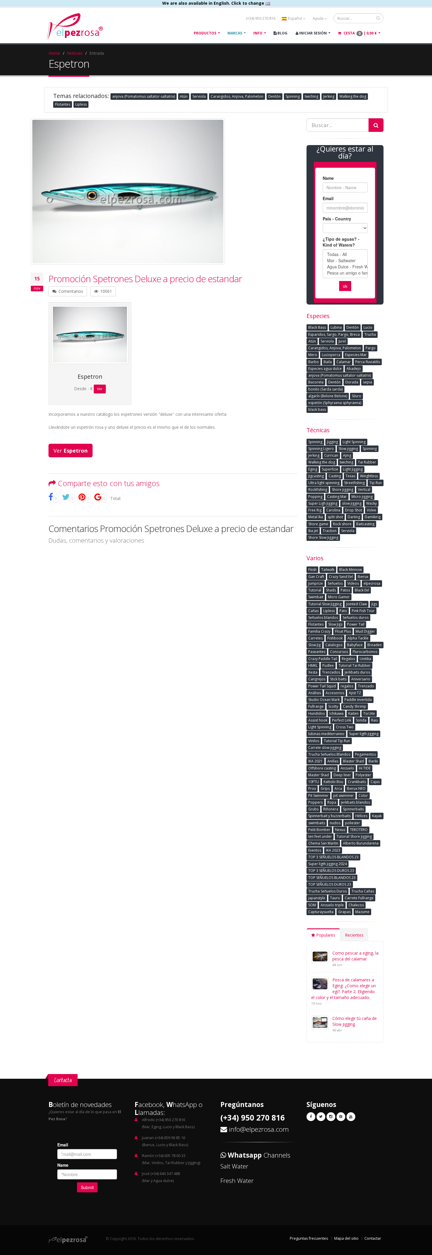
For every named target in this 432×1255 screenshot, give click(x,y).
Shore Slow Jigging (323, 537)
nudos (335, 822)
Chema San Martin (323, 843)
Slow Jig (314, 644)
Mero (312, 354)
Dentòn (274, 96)
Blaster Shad (353, 761)
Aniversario (360, 678)
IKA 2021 (315, 761)
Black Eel (362, 590)
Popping (315, 496)
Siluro (356, 395)
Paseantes (316, 651)
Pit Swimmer (318, 795)
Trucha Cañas (362, 891)
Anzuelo (347, 768)
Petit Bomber (319, 829)
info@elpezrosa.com (259, 1129)
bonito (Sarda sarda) (325, 389)
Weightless (369, 475)
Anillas (332, 761)
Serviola (199, 96)
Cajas (375, 781)
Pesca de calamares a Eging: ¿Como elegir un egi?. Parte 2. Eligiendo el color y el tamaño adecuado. (343, 988)
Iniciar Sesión (312, 33)
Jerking (328, 96)
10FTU (313, 781)
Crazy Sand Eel (341, 576)
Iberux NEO (356, 788)
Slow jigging (348, 448)
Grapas (344, 911)
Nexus (340, 829)
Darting (354, 516)
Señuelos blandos (323, 617)
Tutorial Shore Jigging (354, 836)
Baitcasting (365, 523)
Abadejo (353, 368)
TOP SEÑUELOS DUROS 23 (329, 884)
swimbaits (316, 822)
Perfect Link (341, 720)
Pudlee (328, 665)
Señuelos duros (356, 617)
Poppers (315, 802)
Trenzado (366, 686)
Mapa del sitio (346, 1238)
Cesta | (360, 33)
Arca (338, 788)
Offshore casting (322, 768)
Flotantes (62, 104)
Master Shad (318, 774)
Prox (312, 788)
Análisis (314, 692)
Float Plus (343, 631)
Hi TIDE (365, 768)
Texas (350, 475)
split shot (335, 516)
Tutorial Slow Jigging (324, 603)
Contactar (372, 1238)
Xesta (312, 672)
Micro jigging (362, 496)
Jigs (374, 603)
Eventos (314, 850)
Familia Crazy (319, 631)
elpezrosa (372, 583)
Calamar (343, 361)
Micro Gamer (339, 596)
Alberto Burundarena (361, 843)
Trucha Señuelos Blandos (329, 754)
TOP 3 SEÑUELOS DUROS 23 (331, 870)
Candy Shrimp (354, 706)
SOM (312, 904)
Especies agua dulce (325, 368)
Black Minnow (350, 569)
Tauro (335, 897)
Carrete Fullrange (359, 897)
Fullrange (316, 706)
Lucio (368, 327)
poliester (352, 822)
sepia (367, 382)
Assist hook (317, 720)
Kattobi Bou (333, 781)
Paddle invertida (358, 699)
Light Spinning (354, 441)
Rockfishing (317, 489)
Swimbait (315, 596)
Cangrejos (316, 678)
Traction (329, 530)
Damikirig (373, 516)
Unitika (365, 658)
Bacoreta (316, 382)
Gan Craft (316, 576)
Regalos (348, 658)
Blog (282, 33)
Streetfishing (354, 482)
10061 (105, 291)
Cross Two (345, 726)
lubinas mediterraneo (326, 733)
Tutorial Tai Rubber (355, 665)
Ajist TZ (355, 692)
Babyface (355, 644)
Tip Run (375, 482)
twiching (311, 96)
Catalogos (333, 644)
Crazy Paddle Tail (322, 658)
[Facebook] (311, 1116)
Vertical (364, 489)
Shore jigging (342, 489)
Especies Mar (356, 354)
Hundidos (316, 713)
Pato (343, 610)
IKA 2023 (333, 850)
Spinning (293, 96)
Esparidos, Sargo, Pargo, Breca (334, 334)
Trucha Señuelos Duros (327, 891)
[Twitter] (321, 1116)
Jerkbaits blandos (355, 802)
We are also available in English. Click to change (213, 3)
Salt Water (234, 1166)
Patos (345, 590)
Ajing (347, 455)
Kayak (377, 815)
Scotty (333, 706)
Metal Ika (315, 516)
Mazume (362, 911)
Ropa (331, 802)
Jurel (342, 341)
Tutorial (314, 590)
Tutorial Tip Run (337, 740)
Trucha (370, 334)
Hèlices (361, 815)
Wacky (371, 503)
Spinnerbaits (353, 809)
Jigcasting (316, 475)
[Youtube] (350, 1116)
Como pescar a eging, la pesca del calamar (355, 956)
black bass (317, 409)
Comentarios (70, 291)
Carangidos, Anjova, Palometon (237, 96)
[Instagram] (330, 1116)
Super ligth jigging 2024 (327, 863)
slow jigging (351, 503)
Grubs (313, 809)
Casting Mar (337, 496)
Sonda (361, 720)
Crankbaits (357, 781)
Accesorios (335, 692)
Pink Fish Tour (363, 610)
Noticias (75, 53)
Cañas (313, 610)
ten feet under (320, 836)
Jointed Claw (356, 603)
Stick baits (338, 678)
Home (54, 53)
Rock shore (342, 523)
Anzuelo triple (332, 904)
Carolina (333, 510)
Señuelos (335, 583)
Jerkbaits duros (357, 672)
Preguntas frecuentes (309, 1238)
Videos (353, 583)
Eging (312, 469)
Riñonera (330, 809)
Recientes (354, 935)
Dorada (351, 382)
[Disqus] (173, 624)
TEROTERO (359, 829)
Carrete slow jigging (324, 747)
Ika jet (313, 530)
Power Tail (355, 624)
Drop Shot (353, 510)
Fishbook (335, 638)
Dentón (334, 382)
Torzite (369, 713)
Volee (371, 510)
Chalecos (356, 904)
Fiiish (312, 569)
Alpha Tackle (358, 638)
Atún (183, 96)
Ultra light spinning (323, 482)
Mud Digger (365, 631)
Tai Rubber (367, 462)
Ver (100, 388)
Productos (205, 33)
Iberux (363, 576)
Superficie (330, 469)
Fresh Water (237, 1180)
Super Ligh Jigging (322, 503)
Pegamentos (365, 754)
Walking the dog (352, 96)
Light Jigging (353, 469)
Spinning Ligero (321, 448)
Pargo (371, 347)
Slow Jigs (335, 624)
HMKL (313, 665)
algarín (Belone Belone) (327, 395)
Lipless (81, 104)
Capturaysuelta (321, 911)
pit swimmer (343, 795)
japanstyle (316, 897)
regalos (347, 686)
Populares (325, 935)
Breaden (374, 644)
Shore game (318, 523)
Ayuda (318, 18)
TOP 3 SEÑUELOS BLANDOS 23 (333, 857)
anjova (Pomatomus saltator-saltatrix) (143, 96)
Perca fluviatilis (367, 361)
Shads (331, 590)
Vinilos (313, 740)
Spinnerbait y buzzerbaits (329, 815)
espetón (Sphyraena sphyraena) (334, 402)
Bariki (373, 761)
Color (363, 795)
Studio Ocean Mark (324, 699)
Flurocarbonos (365, 651)
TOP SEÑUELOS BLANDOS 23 (332, 877)
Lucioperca (331, 354)
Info (257, 33)
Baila (328, 361)
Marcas (234, 33)
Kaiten (353, 713)
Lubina (336, 327)
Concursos (339, 651)
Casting (335, 475)
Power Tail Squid (322, 686)
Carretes (315, 638)
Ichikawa (336, 713)
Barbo (313, 361)
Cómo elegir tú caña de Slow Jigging (354, 1021)
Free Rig (315, 510)
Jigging (332, 441)
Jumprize (315, 583)
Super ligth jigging (364, 733)
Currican (331, 455)
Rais (374, 720)
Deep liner (342, 774)
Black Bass (317, 327)
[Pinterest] (340, 1116)
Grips (325, 788)
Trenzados (331, 672)
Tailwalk (327, 569)
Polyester (363, 774)
